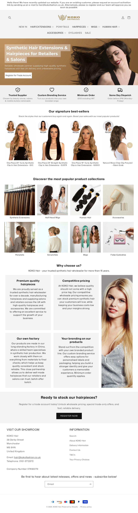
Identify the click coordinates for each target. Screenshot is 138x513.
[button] (10, 18)
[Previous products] (8, 145)
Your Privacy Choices (79, 459)
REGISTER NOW (69, 415)
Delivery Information (79, 445)
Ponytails (19, 254)
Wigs (85, 254)
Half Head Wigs (52, 217)
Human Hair (85, 217)
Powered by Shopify (70, 507)
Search (73, 436)
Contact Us (75, 450)
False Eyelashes (118, 254)
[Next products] (130, 145)
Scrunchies (52, 254)
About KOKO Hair (78, 440)
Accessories (118, 217)
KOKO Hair (57, 507)
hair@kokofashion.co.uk (27, 457)
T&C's (72, 454)
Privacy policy (86, 507)
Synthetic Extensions (20, 217)
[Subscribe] (90, 484)
